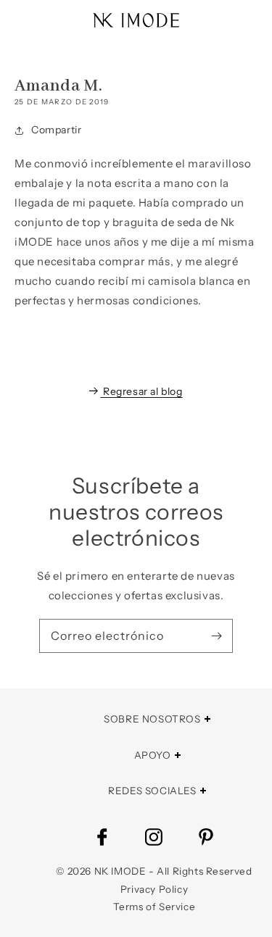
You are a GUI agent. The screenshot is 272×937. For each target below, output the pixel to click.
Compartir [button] (56, 129)
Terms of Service (154, 906)
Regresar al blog (142, 391)
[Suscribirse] (216, 635)
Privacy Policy (154, 889)
